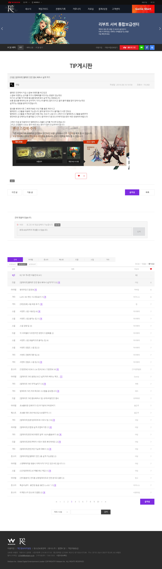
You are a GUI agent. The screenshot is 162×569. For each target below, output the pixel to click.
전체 (15, 260)
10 (98, 501)
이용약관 (10, 548)
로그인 (153, 2)
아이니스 (136, 297)
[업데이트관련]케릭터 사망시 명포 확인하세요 (39, 442)
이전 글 (14, 192)
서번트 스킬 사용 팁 (29, 311)
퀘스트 (61, 260)
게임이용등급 (73, 548)
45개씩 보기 (32, 264)
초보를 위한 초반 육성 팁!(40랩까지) (35, 413)
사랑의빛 (136, 492)
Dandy (136, 377)
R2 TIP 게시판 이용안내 (31, 275)
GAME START (143, 9)
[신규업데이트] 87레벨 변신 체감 (34, 471)
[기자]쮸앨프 (136, 369)
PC (26, 2)
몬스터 (46, 260)
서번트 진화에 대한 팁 (29, 355)
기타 (107, 260)
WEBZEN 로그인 (129, 47)
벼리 (136, 391)
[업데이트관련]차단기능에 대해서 (34, 449)
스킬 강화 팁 (26, 326)
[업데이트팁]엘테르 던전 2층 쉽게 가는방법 (38, 456)
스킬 (92, 260)
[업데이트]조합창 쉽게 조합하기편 (34, 427)
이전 (2, 28)
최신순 (137, 264)
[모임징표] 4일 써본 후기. (30, 304)
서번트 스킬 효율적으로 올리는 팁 (34, 340)
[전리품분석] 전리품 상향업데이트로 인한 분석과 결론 (42, 478)
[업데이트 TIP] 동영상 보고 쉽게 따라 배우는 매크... (40, 376)
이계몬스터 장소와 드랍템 (31, 492)
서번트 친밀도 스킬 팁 (29, 347)
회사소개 (51, 548)
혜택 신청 (30, 47)
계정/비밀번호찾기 (111, 47)
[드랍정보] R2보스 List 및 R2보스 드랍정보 (38, 369)
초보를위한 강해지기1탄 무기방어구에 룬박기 (37, 405)
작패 (136, 384)
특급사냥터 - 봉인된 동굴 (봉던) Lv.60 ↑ (36, 485)
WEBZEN (11, 541)
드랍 (76, 260)
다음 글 (30, 192)
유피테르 (136, 398)
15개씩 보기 (12, 264)
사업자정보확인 (61, 555)
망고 (136, 478)
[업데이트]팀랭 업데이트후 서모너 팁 (36, 420)
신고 (12, 181)
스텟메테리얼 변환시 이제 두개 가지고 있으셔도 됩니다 (42, 463)
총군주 (136, 406)
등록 (139, 231)
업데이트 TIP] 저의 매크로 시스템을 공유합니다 (38, 391)
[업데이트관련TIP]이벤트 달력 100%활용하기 (39, 434)
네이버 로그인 (141, 47)
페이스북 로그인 (146, 47)
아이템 (30, 260)
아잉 (17, 85)
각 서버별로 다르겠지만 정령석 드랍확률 (37, 333)
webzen (14, 2)
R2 (11, 9)
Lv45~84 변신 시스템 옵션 (32, 297)
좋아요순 (151, 264)
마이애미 (136, 311)
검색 (106, 512)
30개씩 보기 (22, 264)
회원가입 (144, 2)
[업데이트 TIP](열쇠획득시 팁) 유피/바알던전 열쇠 (39, 398)
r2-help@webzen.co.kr (26, 555)
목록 (147, 192)
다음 (160, 28)
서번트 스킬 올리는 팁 (29, 319)
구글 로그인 (152, 47)
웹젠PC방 (61, 548)
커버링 (136, 290)
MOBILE (37, 2)
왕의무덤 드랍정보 (27, 290)
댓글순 (144, 264)
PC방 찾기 (39, 47)
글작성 (132, 192)
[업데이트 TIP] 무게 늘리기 (31, 384)
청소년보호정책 (40, 548)
